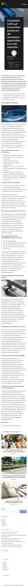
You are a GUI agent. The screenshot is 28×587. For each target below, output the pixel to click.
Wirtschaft (3, 525)
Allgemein (3, 518)
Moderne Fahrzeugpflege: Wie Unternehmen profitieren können (14, 501)
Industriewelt (10, 58)
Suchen (3, 509)
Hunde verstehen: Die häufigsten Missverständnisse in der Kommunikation (14, 450)
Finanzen (3, 520)
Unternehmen (4, 523)
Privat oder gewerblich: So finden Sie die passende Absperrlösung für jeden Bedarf (14, 476)
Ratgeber (17, 64)
